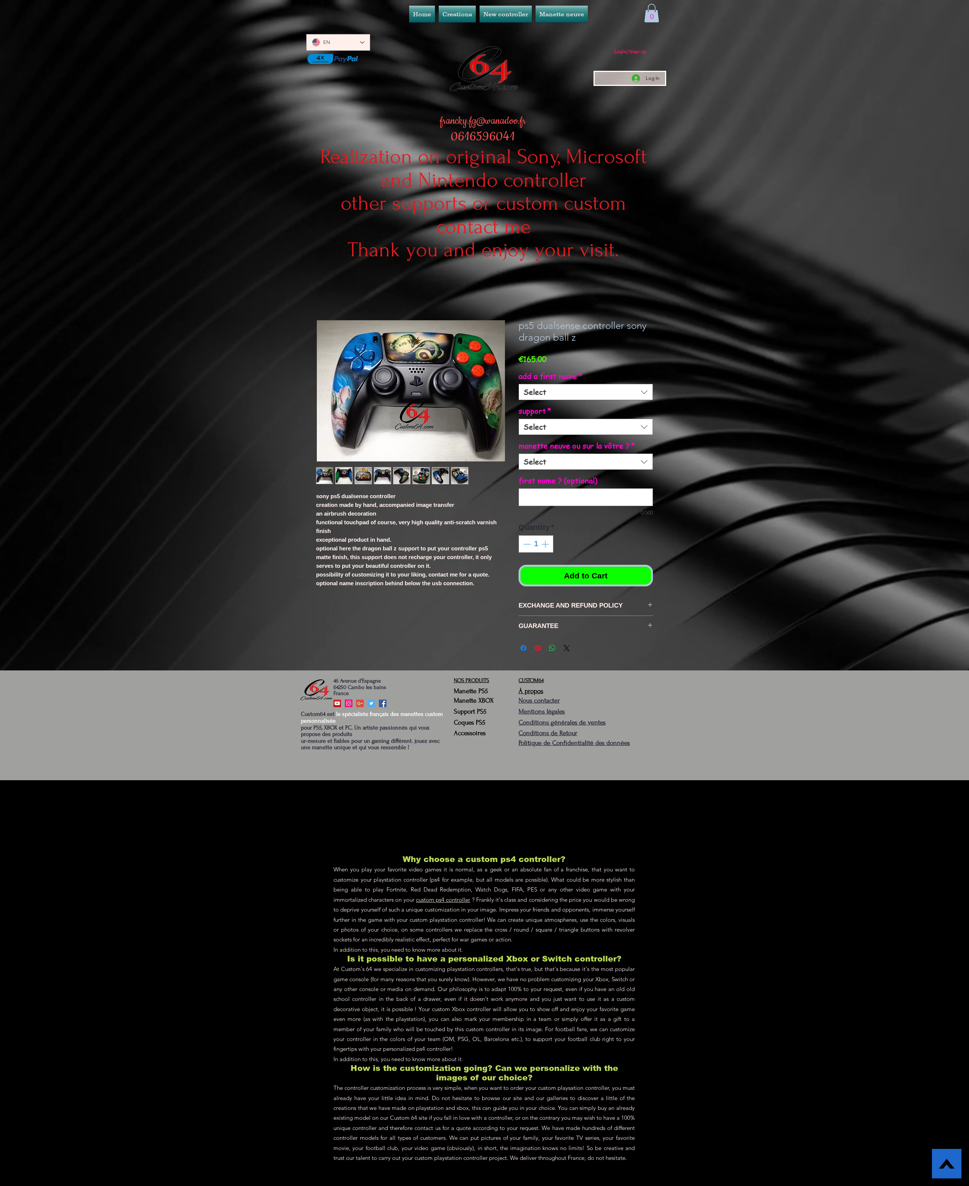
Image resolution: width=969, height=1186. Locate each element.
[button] (506, 14)
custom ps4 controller (443, 901)
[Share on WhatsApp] (552, 649)
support (535, 412)
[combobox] (586, 393)
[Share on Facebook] (523, 649)
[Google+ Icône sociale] (360, 705)
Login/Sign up (630, 51)
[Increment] (545, 545)
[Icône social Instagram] (348, 705)
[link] (651, 13)
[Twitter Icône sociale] (371, 705)
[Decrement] (526, 545)
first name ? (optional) (558, 482)
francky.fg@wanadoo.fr (483, 121)
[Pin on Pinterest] (537, 649)
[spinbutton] (536, 545)
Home (324, 294)
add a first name (551, 377)
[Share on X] (566, 649)
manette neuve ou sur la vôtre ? (577, 447)
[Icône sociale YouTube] (337, 705)
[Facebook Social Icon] (382, 705)
